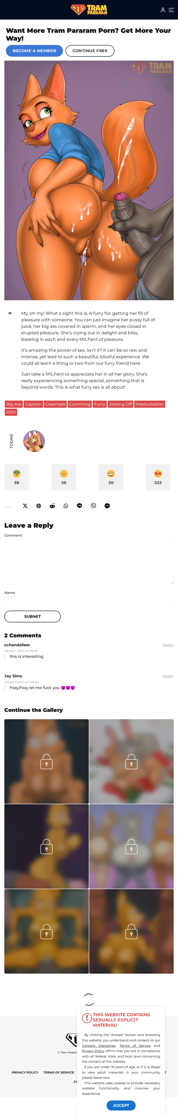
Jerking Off (120, 404)
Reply (168, 645)
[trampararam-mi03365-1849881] (46, 802)
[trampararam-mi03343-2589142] (131, 802)
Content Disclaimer (99, 1046)
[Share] (66, 506)
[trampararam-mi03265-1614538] (46, 887)
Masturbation (150, 404)
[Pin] (38, 506)
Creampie (55, 404)
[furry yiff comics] (89, 180)
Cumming (79, 404)
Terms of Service (58, 1072)
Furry (99, 404)
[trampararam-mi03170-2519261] (131, 887)
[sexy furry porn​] (46, 972)
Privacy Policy (25, 1072)
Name (9, 593)
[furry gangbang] (131, 972)
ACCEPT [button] (121, 1105)
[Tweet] (25, 506)
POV (11, 412)
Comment (13, 535)
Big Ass (13, 404)
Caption (33, 404)
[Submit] (52, 506)
